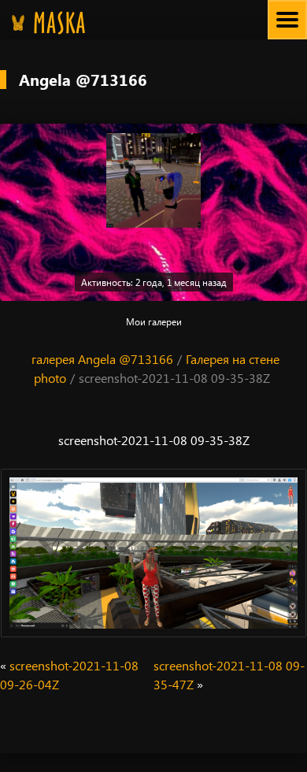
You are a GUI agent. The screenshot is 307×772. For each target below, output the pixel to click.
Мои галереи (154, 321)
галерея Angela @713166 (102, 359)
